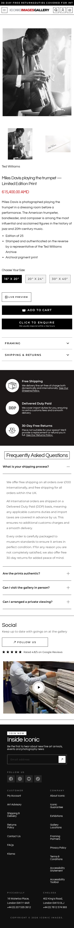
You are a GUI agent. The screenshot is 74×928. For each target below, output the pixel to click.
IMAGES (57, 917)
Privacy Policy (58, 847)
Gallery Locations (56, 826)
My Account (14, 795)
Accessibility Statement (57, 869)
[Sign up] (62, 759)
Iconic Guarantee (56, 806)
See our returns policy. (39, 435)
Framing (13, 343)
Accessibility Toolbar (57, 881)
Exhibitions (56, 816)
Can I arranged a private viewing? (27, 601)
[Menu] (4, 10)
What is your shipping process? (26, 466)
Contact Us (13, 836)
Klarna (11, 854)
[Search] (56, 10)
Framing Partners (55, 837)
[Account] (63, 10)
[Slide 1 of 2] (20, 144)
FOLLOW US (26, 642)
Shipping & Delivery (13, 814)
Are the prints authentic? (21, 573)
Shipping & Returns (23, 355)
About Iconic (57, 795)
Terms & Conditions (56, 858)
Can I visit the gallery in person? (26, 587)
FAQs (10, 845)
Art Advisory (14, 804)
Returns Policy (11, 826)
